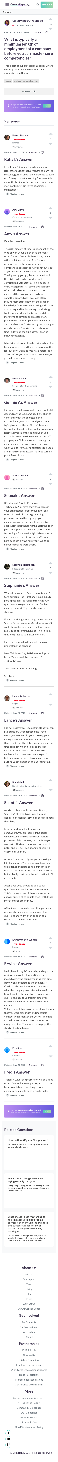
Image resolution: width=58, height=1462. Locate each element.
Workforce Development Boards (29, 1369)
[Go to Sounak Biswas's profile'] (7, 480)
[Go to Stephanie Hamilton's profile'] (7, 570)
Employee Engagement (29, 1364)
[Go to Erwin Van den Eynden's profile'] (7, 946)
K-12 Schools (29, 1350)
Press (29, 1298)
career (8, 81)
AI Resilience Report (29, 1402)
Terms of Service (29, 1417)
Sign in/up (47, 4)
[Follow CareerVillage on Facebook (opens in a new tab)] (8, 1433)
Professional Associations (29, 1379)
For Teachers (29, 1331)
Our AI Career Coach (29, 1308)
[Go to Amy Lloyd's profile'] (7, 216)
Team (29, 1284)
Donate (29, 1336)
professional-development (26, 81)
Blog (29, 1293)
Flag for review (15, 193)
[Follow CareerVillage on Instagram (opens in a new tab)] (8, 1445)
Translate (37, 32)
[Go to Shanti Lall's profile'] (7, 787)
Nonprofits (29, 1355)
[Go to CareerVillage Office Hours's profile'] (7, 26)
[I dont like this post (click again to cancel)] (50, 143)
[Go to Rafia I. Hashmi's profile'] (7, 142)
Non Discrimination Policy (29, 1427)
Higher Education (29, 1360)
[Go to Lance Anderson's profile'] (7, 703)
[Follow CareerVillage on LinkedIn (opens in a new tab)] (8, 1439)
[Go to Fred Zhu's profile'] (7, 1055)
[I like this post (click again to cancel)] (50, 19)
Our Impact (29, 1279)
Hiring (29, 1289)
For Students (29, 1322)
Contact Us (29, 1303)
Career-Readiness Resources (29, 1397)
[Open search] (37, 4)
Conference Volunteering (29, 1384)
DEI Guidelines (29, 1412)
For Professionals (29, 1327)
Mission (29, 1274)
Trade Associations (29, 1374)
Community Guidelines (29, 1407)
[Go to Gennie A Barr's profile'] (7, 385)
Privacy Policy (29, 1422)
